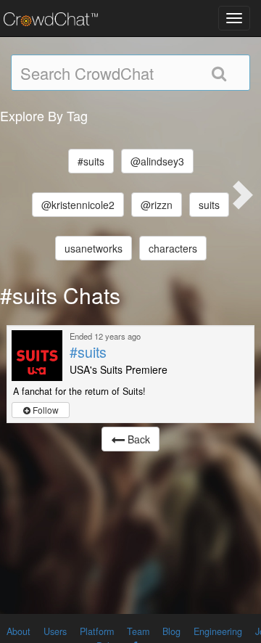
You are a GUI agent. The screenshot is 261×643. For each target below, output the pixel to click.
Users (55, 631)
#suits (91, 161)
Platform (97, 631)
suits (209, 204)
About (18, 631)
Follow (44, 410)
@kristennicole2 (78, 204)
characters (173, 248)
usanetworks (94, 248)
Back (137, 439)
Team (138, 631)
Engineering (218, 631)
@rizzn (157, 204)
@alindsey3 (157, 161)
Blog (171, 631)
